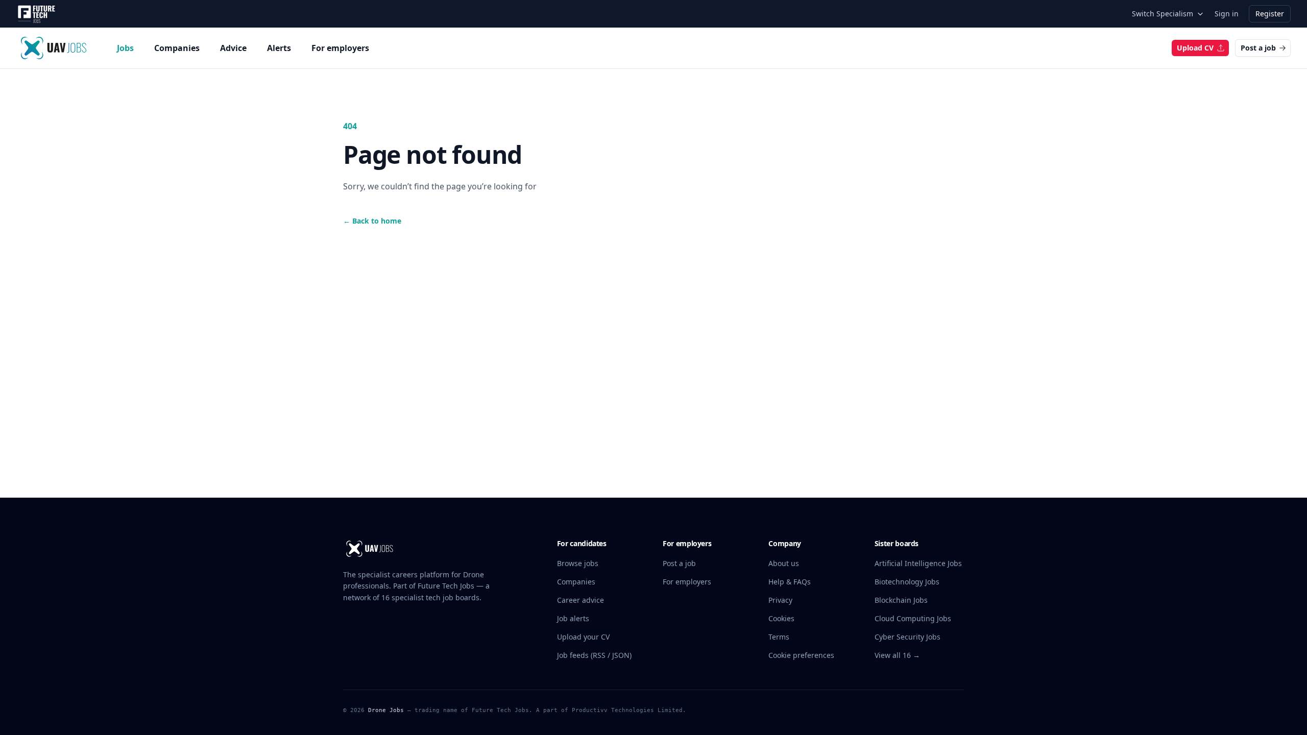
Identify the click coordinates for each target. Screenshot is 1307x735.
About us (783, 563)
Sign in (1227, 13)
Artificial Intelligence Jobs (918, 563)
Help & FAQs (789, 581)
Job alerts (573, 618)
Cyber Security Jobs (907, 637)
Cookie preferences (801, 655)
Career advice (580, 600)
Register (1269, 13)
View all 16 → (897, 655)
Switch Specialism (1162, 13)
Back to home (372, 221)
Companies (177, 48)
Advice (233, 48)
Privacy (780, 600)
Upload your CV (583, 637)
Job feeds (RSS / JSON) (594, 655)
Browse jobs (577, 563)
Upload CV (1195, 48)
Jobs (125, 48)
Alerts (279, 48)
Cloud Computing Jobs (913, 618)
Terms (778, 637)
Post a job (1258, 48)
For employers (340, 48)
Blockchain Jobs (901, 600)
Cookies (781, 618)
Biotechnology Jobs (907, 581)
